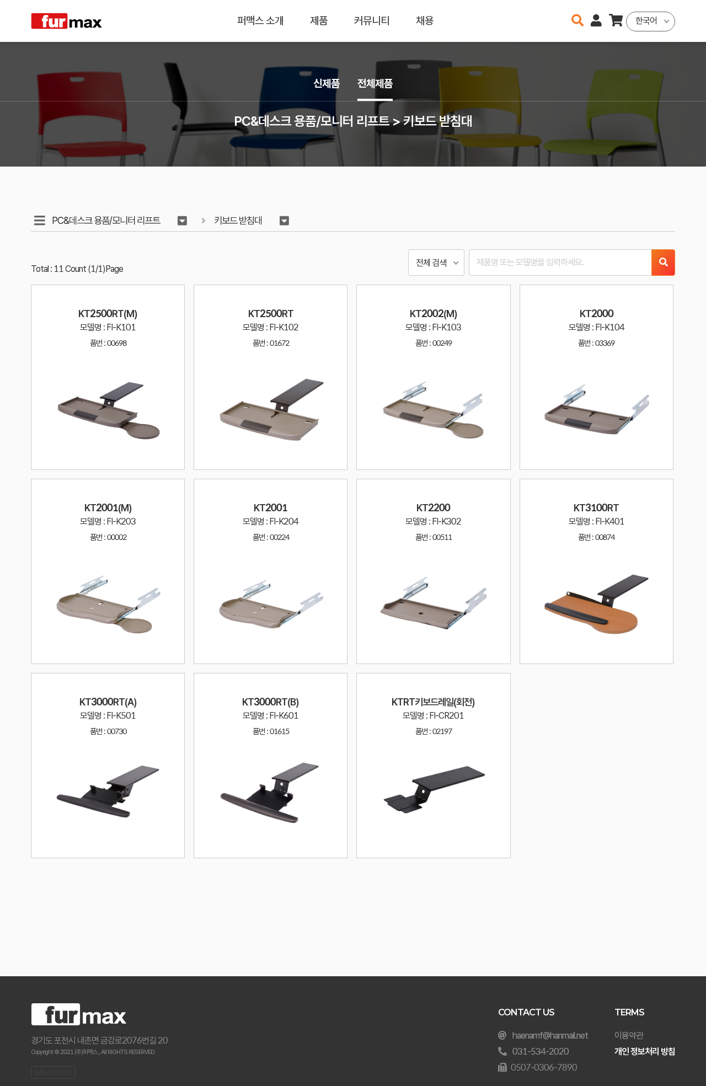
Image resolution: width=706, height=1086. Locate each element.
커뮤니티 (371, 20)
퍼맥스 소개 (260, 20)
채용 (425, 20)
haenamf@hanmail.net (550, 1035)
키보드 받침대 (238, 220)
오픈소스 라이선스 (53, 1072)
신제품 (326, 83)
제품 (319, 20)
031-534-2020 (540, 1051)
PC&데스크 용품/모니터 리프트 (106, 220)
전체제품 (375, 83)
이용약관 (628, 1035)
